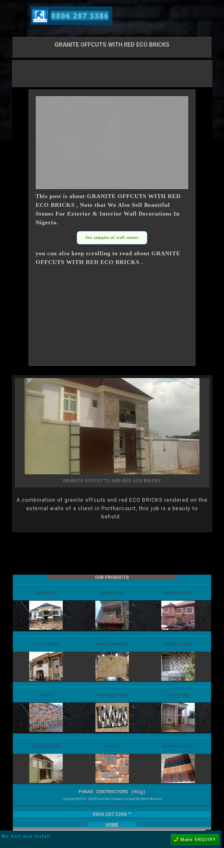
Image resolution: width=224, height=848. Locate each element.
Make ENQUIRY (197, 839)
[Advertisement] (112, 73)
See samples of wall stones (112, 237)
